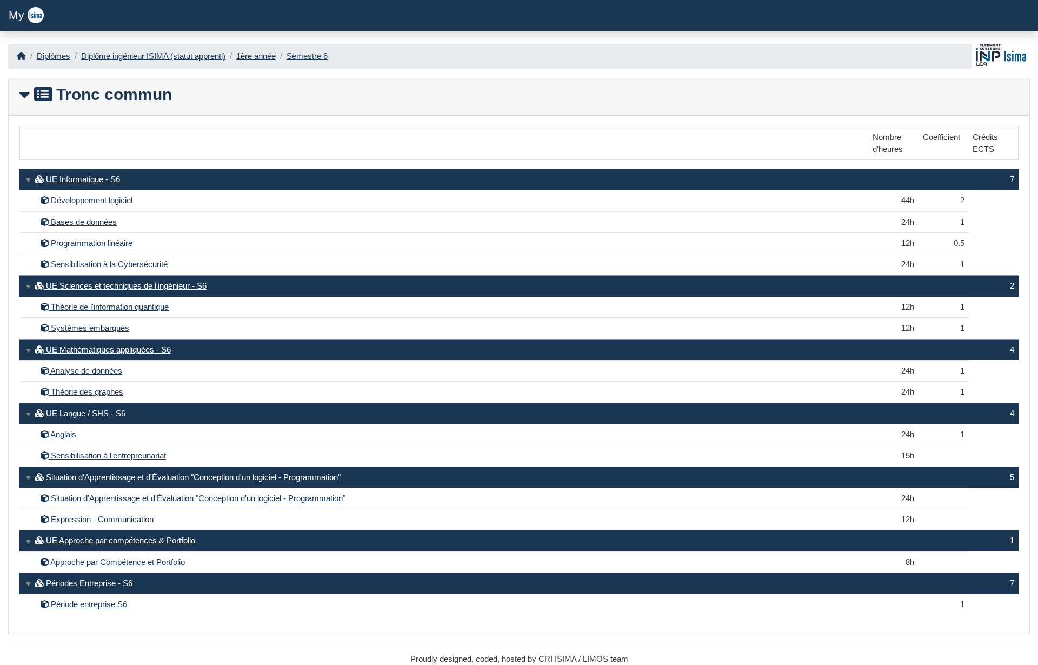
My (18, 15)
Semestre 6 (307, 56)
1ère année (256, 56)
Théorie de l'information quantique (109, 307)
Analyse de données (85, 371)
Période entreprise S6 (88, 604)
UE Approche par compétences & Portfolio (119, 540)
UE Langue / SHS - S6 (84, 413)
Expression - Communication (101, 519)
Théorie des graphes (86, 392)
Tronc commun (112, 94)
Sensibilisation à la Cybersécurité (108, 264)
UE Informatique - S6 (82, 179)
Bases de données (83, 222)
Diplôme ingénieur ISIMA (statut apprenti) (153, 56)
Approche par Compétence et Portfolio (117, 562)
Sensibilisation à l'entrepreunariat (107, 455)
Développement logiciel (90, 200)
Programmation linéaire (90, 243)
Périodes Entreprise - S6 (88, 583)
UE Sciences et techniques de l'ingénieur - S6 (125, 286)
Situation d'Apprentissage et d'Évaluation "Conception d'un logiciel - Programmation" (192, 477)
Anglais (62, 434)
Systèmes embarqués (89, 328)
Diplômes (53, 56)
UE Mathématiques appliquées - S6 (107, 349)
